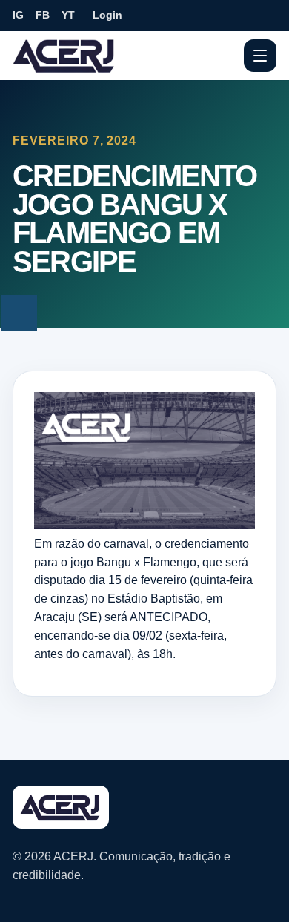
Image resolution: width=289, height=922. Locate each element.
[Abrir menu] (260, 55)
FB (43, 15)
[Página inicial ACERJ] (64, 55)
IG (18, 15)
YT (68, 15)
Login (107, 15)
